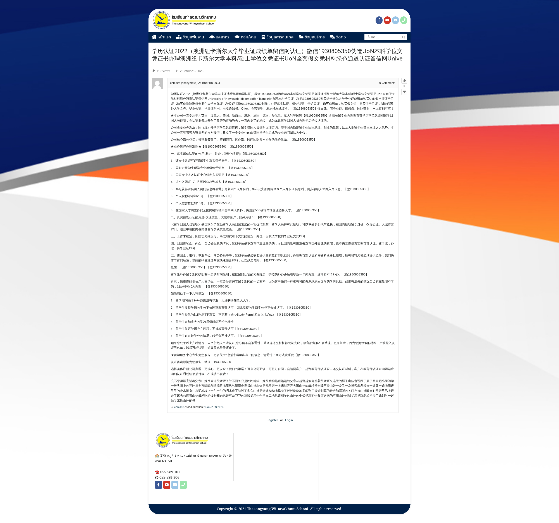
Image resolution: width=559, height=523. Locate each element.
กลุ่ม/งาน (248, 37)
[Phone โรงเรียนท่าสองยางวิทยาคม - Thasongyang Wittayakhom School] (403, 20)
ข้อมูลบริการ (314, 37)
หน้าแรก (163, 37)
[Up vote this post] (404, 81)
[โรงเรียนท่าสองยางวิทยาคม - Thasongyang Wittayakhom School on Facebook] (379, 20)
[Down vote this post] (404, 92)
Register (272, 420)
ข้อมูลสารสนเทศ (279, 37)
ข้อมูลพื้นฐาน (192, 37)
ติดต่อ (340, 37)
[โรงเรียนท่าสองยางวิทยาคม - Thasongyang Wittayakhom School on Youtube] (387, 20)
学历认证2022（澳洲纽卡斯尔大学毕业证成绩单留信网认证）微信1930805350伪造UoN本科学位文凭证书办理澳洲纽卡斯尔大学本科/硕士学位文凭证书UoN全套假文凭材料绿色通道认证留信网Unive (277, 55)
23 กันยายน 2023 (214, 407)
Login (289, 420)
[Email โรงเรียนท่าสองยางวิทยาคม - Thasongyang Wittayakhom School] (395, 20)
